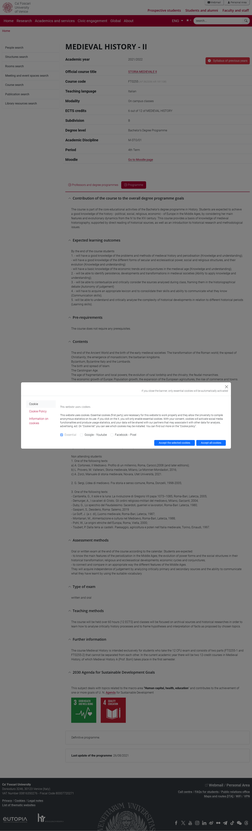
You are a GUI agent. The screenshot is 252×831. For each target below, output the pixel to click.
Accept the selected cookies (174, 442)
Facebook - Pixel (125, 435)
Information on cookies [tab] (38, 421)
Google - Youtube (95, 435)
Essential (70, 435)
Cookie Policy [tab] (38, 411)
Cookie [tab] (33, 404)
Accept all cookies (211, 442)
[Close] (226, 387)
